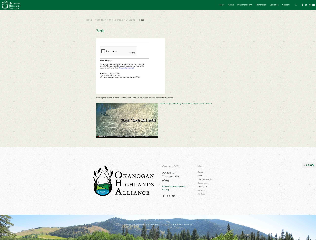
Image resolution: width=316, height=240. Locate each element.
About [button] (231, 4)
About (200, 175)
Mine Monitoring (205, 179)
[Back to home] (11, 5)
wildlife (208, 103)
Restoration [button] (261, 4)
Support (285, 4)
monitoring (176, 103)
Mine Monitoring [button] (244, 4)
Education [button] (274, 4)
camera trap (165, 103)
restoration (187, 103)
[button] (296, 5)
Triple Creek (198, 103)
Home (221, 4)
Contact (201, 194)
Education (202, 186)
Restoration (203, 183)
